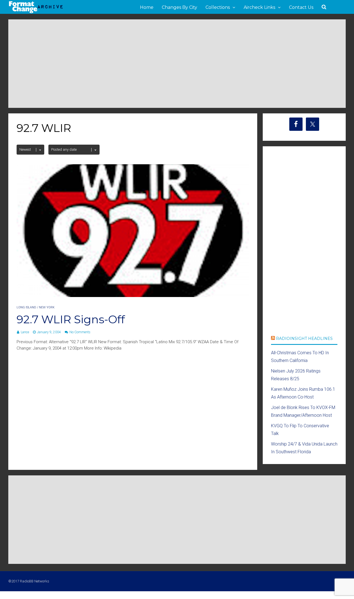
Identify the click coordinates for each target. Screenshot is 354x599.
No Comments (79, 332)
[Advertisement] (177, 63)
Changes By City (179, 7)
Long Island (26, 307)
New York (46, 307)
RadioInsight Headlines (304, 338)
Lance (25, 332)
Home (146, 7)
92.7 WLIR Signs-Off (71, 319)
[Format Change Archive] (36, 12)
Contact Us (301, 7)
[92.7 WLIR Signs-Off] (133, 295)
